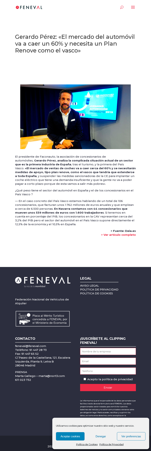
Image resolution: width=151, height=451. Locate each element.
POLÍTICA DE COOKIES (96, 293)
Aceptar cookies (70, 436)
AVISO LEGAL (89, 285)
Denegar (101, 436)
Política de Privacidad (111, 444)
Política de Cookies (87, 444)
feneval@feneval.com (30, 346)
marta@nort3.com (51, 376)
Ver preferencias (131, 436)
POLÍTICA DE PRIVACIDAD (99, 289)
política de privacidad (117, 379)
